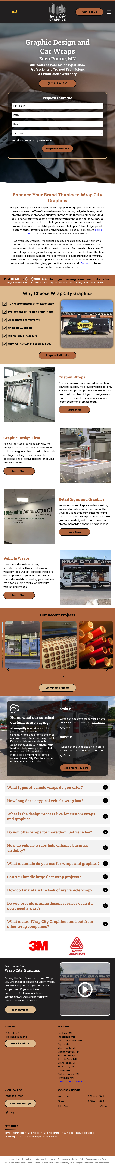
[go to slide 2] (55, 676)
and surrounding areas (70, 1081)
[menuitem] (8, 1133)
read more (98, 722)
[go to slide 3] (59, 676)
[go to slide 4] (63, 676)
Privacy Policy (13, 1159)
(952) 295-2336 (14, 1096)
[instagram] (12, 1113)
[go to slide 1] (51, 676)
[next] (107, 669)
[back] (8, 669)
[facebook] (7, 1113)
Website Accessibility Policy (96, 1159)
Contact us (87, 263)
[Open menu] (109, 12)
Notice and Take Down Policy (73, 1159)
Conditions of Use (53, 1159)
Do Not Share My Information (33, 1159)
